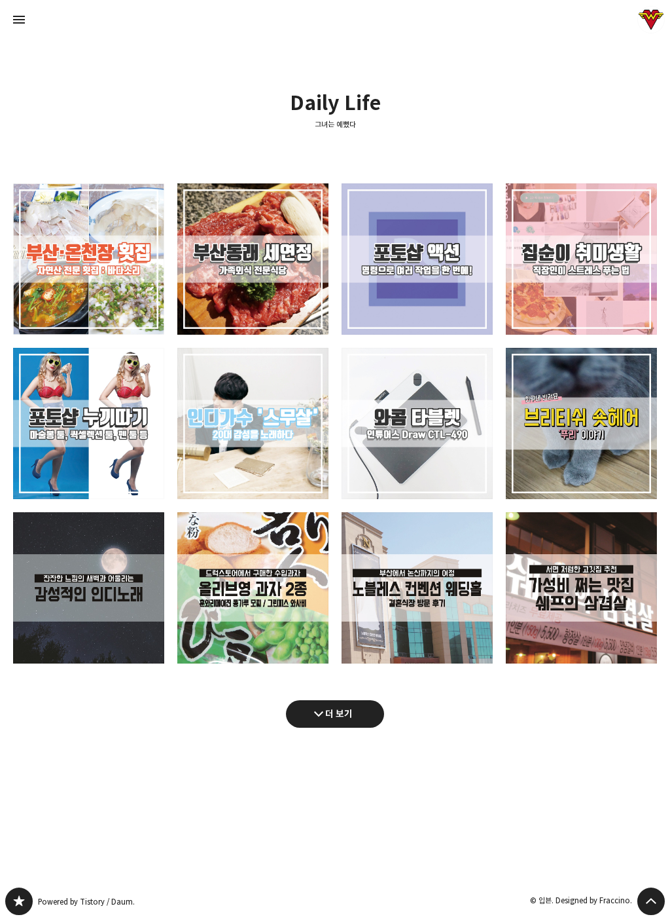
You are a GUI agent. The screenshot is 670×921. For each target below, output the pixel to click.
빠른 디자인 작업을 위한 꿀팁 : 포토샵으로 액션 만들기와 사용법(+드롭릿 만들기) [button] (417, 259)
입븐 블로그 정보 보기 (651, 19)
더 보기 (339, 713)
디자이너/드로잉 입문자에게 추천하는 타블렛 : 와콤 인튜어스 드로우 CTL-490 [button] (417, 423)
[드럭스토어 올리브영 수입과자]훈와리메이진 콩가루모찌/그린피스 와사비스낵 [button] (252, 588)
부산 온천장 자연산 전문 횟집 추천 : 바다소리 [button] (88, 259)
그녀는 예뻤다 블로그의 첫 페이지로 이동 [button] (335, 19)
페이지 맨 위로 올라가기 (651, 901)
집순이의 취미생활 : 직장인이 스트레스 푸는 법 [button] (581, 259)
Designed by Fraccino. (593, 900)
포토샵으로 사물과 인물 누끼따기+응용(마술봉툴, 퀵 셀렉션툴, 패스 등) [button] (88, 423)
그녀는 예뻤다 (335, 124)
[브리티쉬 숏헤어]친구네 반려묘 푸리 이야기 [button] (581, 423)
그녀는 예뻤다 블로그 (19, 901)
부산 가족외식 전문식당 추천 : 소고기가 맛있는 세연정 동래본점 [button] (252, 259)
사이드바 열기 (19, 19)
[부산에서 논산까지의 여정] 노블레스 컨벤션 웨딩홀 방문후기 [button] (417, 588)
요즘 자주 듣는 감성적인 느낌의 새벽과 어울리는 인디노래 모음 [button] (88, 588)
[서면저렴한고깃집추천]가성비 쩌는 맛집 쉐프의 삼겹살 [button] (581, 588)
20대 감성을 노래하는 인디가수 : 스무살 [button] (252, 423)
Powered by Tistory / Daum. (86, 902)
